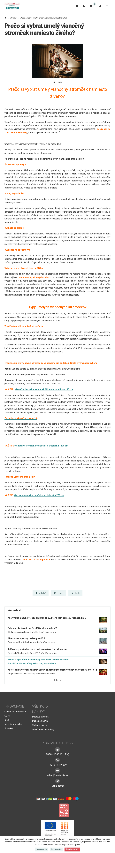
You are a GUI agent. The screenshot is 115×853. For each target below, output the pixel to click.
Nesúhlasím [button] (56, 849)
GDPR (7, 715)
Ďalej (55, 680)
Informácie (14, 706)
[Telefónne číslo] (84, 6)
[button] (41, 593)
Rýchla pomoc (57, 785)
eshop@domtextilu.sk (57, 775)
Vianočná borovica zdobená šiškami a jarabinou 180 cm (44, 389)
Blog (6, 720)
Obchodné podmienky (15, 711)
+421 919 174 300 (58, 764)
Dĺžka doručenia (40, 721)
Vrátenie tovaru (39, 725)
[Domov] (13, 6)
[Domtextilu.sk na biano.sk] (64, 810)
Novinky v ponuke (13, 724)
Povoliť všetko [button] (72, 849)
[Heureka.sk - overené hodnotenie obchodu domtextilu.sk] (52, 810)
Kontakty (8, 728)
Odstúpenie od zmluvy (43, 729)
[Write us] (57, 781)
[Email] (77, 6)
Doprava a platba (40, 716)
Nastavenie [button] (42, 849)
